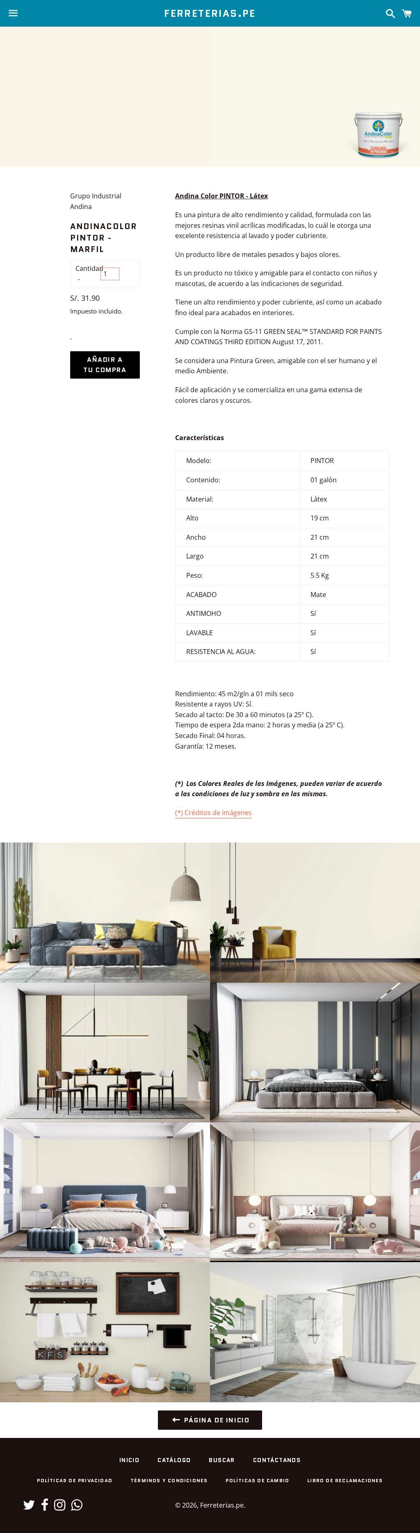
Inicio (129, 1460)
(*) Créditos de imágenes (213, 812)
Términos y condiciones (169, 1480)
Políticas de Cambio (257, 1480)
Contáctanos (277, 1460)
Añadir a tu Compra (104, 365)
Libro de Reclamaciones (345, 1480)
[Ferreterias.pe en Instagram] (59, 1507)
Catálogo (174, 1460)
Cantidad (87, 268)
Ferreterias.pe (210, 13)
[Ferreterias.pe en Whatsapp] (76, 1507)
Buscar (222, 1460)
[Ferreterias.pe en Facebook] (44, 1507)
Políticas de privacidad (74, 1480)
